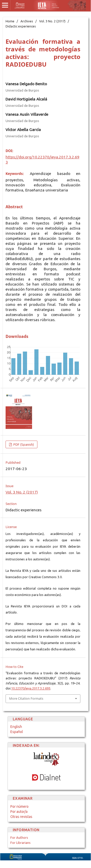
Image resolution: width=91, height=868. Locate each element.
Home (10, 21)
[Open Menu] (5, 5)
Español (16, 732)
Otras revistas (21, 817)
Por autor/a (19, 812)
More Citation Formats (26, 698)
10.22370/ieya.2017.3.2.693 (30, 688)
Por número (19, 806)
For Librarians (20, 842)
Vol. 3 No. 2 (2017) (52, 21)
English (16, 727)
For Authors (19, 837)
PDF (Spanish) (23, 444)
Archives (26, 21)
